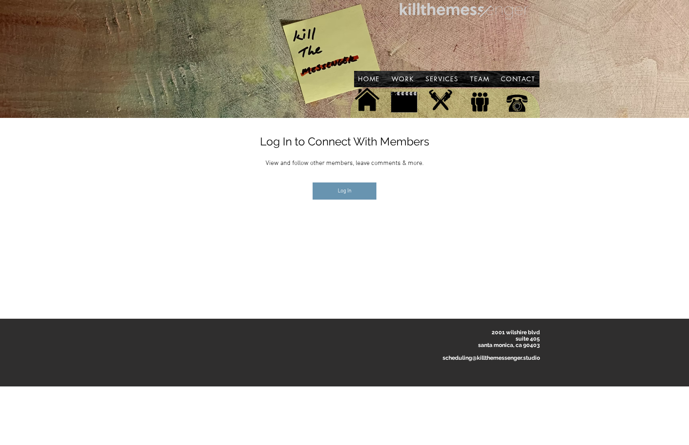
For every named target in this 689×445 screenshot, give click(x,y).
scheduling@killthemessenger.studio (491, 358)
